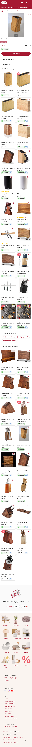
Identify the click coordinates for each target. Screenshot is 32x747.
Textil (26, 625)
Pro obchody (8, 711)
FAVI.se (15, 740)
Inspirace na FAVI (10, 706)
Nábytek (3, 7)
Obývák (16, 652)
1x (25, 217)
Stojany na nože (14, 11)
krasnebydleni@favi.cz (13, 678)
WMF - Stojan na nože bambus (11, 116)
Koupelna (6, 652)
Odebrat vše (8, 606)
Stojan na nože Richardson (9, 90)
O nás (6, 698)
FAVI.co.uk (22, 740)
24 (29, 177)
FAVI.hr (5, 740)
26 (13, 125)
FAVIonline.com (7, 731)
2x (10, 191)
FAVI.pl (10, 737)
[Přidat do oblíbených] (13, 73)
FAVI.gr (10, 742)
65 (13, 228)
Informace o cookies (11, 718)
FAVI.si (16, 742)
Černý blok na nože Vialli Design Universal (14, 194)
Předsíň (16, 665)
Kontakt (7, 680)
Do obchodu (17, 53)
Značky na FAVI (9, 703)
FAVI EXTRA (8, 713)
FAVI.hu (21, 737)
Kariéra (7, 683)
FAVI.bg (5, 742)
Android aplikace (11, 726)
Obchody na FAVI (10, 701)
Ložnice (26, 652)
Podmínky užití (9, 716)
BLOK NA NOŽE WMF (23, 90)
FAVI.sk (5, 737)
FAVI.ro (16, 737)
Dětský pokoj (6, 666)
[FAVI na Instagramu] (9, 690)
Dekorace (11, 7)
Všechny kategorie (22, 7)
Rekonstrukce (16, 638)
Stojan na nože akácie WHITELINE (12, 142)
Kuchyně (26, 638)
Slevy (26, 665)
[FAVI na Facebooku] (5, 690)
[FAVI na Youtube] (12, 690)
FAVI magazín (9, 708)
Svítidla (6, 638)
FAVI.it (10, 740)
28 (13, 177)
